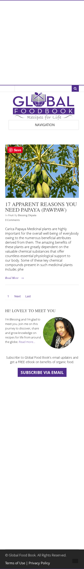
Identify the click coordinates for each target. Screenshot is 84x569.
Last (28, 296)
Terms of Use (15, 563)
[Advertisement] (42, 42)
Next (17, 296)
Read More (12, 278)
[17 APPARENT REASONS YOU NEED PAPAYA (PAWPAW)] (42, 195)
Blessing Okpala (27, 215)
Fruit (11, 215)
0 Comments (12, 220)
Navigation (45, 125)
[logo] (43, 118)
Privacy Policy (39, 563)
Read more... (27, 342)
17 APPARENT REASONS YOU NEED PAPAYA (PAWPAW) (41, 206)
